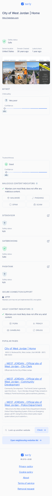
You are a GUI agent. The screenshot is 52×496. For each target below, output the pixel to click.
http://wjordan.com (10, 18)
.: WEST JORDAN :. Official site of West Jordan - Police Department (23, 404)
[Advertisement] (26, 28)
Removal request (26, 488)
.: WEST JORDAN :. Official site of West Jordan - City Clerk (23, 365)
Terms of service (26, 483)
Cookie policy (26, 472)
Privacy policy (26, 466)
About (26, 477)
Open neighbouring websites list (24, 440)
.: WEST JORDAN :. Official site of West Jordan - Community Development (23, 381)
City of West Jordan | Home (20, 348)
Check (40, 430)
